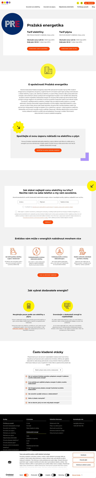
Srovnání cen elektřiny (33, 7)
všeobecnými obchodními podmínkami (43, 207)
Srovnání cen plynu (49, 7)
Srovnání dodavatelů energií (11, 425)
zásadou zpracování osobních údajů (63, 207)
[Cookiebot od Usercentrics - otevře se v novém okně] (9, 475)
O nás (28, 423)
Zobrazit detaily (76, 475)
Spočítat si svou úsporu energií (48, 150)
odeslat (48, 222)
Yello (27, 436)
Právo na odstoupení (56, 425)
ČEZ (27, 443)
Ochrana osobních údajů (57, 430)
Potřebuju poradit (82, 7)
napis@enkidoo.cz (78, 423)
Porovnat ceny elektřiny (38, 48)
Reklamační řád (54, 423)
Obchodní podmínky (56, 428)
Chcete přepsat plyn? (9, 442)
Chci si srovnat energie (48, 275)
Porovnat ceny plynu (69, 48)
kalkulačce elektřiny (18, 328)
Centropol (29, 450)
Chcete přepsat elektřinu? (11, 440)
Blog (93, 7)
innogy (28, 448)
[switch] (40, 475)
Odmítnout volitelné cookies (83, 464)
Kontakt (28, 425)
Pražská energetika (32, 438)
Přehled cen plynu (8, 435)
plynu (26, 328)
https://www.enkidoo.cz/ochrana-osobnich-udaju (35, 217)
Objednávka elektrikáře (66, 7)
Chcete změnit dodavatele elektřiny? (11, 446)
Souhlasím (83, 455)
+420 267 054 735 (78, 425)
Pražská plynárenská (32, 445)
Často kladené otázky (32, 428)
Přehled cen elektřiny (9, 433)
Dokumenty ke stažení (56, 433)
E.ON (27, 441)
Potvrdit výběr (83, 460)
